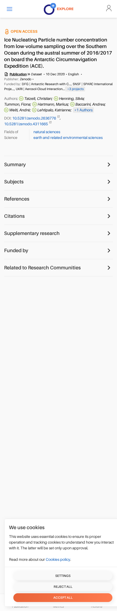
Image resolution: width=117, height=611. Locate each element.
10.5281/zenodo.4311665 (26, 124)
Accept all (63, 598)
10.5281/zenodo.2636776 (34, 118)
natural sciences (46, 132)
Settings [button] (62, 576)
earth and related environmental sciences (68, 137)
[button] (9, 9)
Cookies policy (58, 559)
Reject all (63, 587)
